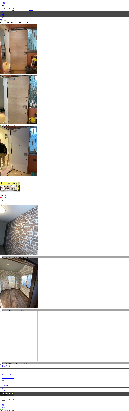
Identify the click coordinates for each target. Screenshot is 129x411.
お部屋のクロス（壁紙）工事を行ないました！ (7, 365)
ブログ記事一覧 (3, 390)
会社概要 (4, 2)
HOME (2, 11)
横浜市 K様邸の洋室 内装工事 (6, 385)
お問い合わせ (3, 15)
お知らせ (3, 388)
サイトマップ (3, 16)
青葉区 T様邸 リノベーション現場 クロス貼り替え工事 (9, 374)
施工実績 (3, 13)
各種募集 (4, 4)
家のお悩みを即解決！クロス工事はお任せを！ (7, 366)
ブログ (4, 5)
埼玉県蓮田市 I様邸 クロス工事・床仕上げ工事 (8, 378)
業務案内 (4, 3)
